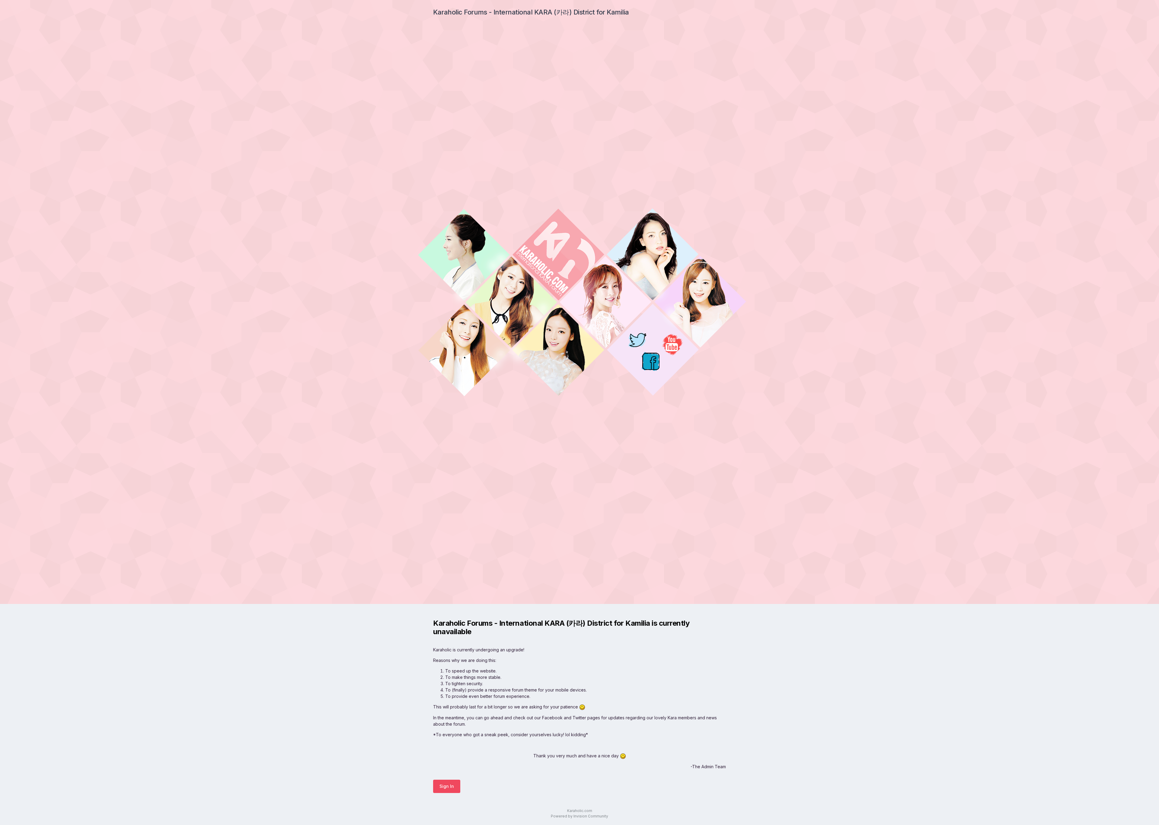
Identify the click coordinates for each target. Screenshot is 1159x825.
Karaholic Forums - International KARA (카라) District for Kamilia (531, 12)
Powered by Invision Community (579, 816)
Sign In (446, 786)
